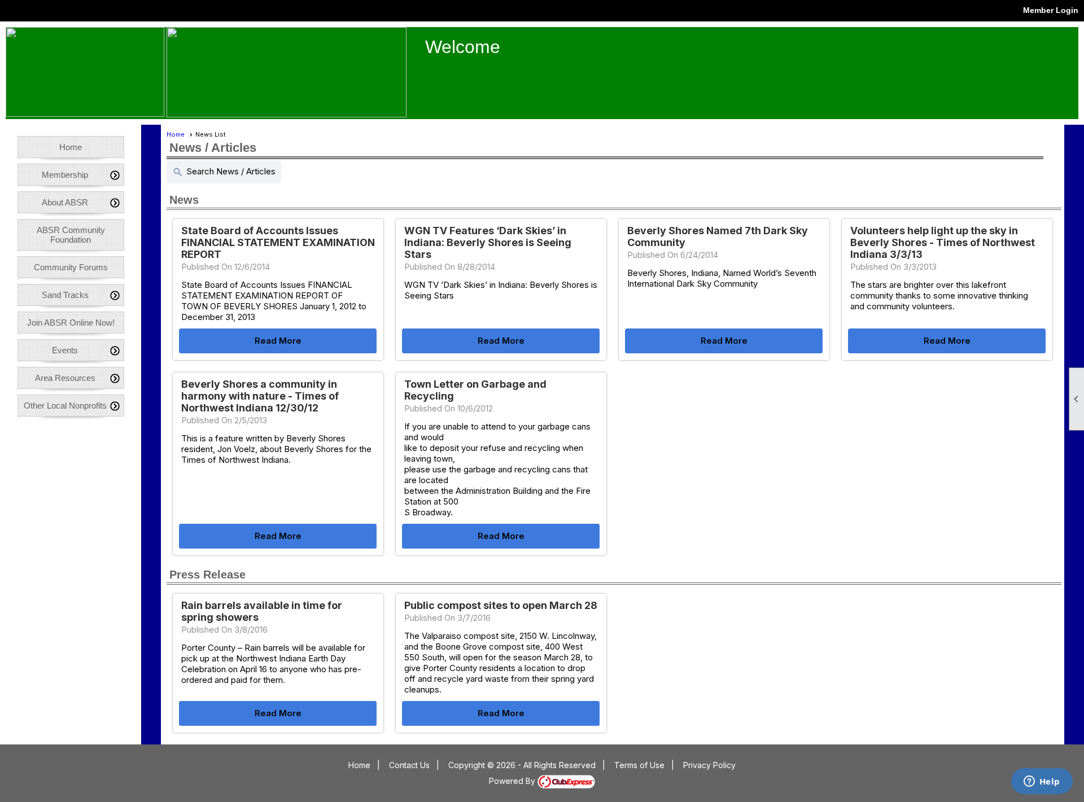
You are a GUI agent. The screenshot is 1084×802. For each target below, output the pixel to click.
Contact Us (409, 765)
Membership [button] (65, 174)
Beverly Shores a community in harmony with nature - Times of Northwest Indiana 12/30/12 (260, 396)
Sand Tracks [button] (65, 295)
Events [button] (65, 350)
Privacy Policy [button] (709, 765)
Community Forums (71, 267)
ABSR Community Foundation (71, 234)
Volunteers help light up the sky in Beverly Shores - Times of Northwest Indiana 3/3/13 (942, 242)
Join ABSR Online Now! (71, 322)
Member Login (1050, 10)
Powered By (513, 781)
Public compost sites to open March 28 (500, 605)
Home (70, 147)
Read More (278, 340)
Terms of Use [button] (639, 765)
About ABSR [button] (65, 202)
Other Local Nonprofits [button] (65, 405)
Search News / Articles (224, 172)
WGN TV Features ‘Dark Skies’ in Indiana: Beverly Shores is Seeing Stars (487, 242)
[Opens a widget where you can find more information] (1042, 782)
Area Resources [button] (65, 378)
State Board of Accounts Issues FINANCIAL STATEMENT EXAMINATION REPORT (278, 242)
